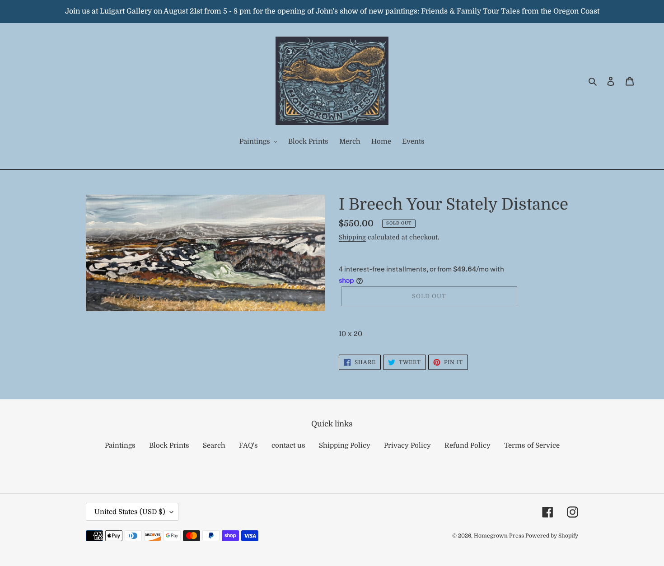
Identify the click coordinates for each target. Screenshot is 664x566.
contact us (288, 445)
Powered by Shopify (551, 536)
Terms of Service (532, 445)
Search (214, 445)
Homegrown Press (499, 536)
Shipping (352, 237)
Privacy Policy (407, 445)
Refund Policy (467, 445)
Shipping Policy (344, 445)
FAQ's (248, 445)
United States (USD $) (129, 512)
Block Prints (169, 445)
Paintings (120, 445)
